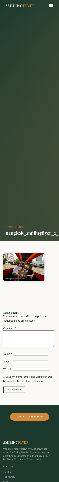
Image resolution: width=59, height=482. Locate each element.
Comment (9, 328)
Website (7, 369)
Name (7, 353)
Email (7, 361)
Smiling (20, 5)
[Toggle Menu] (51, 5)
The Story (8, 472)
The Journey (9, 477)
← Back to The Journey (30, 416)
